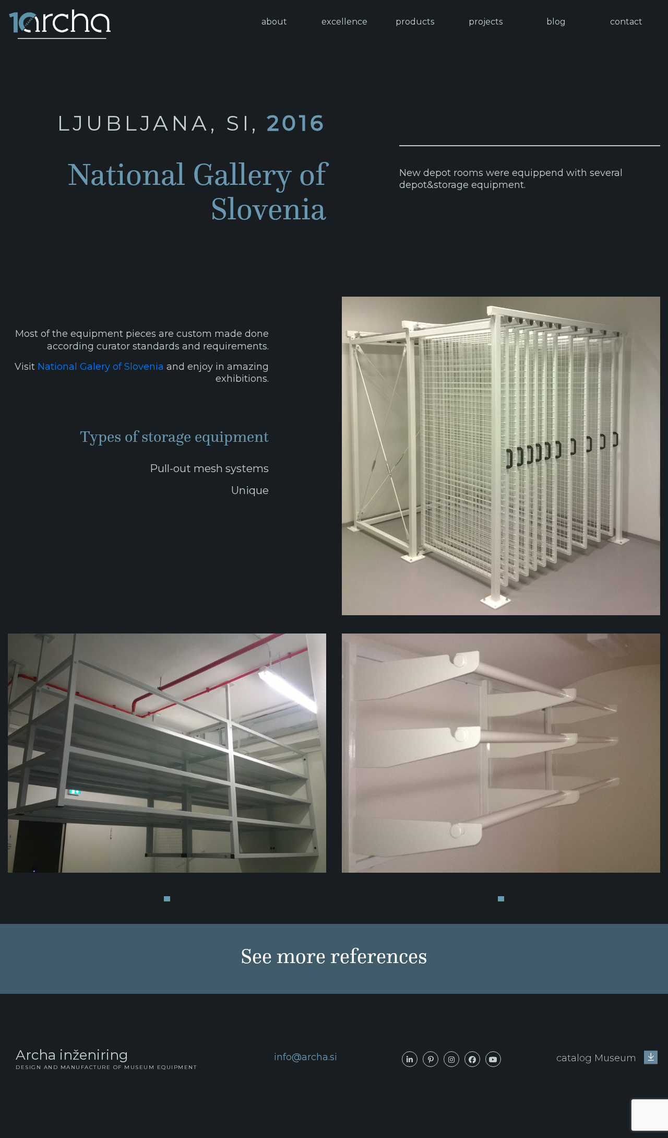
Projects (486, 22)
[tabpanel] (167, 753)
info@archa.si (305, 1057)
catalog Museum (597, 1058)
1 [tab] (167, 898)
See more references (334, 956)
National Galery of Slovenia (101, 366)
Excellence (344, 22)
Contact (626, 22)
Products (415, 22)
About (274, 22)
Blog (556, 22)
